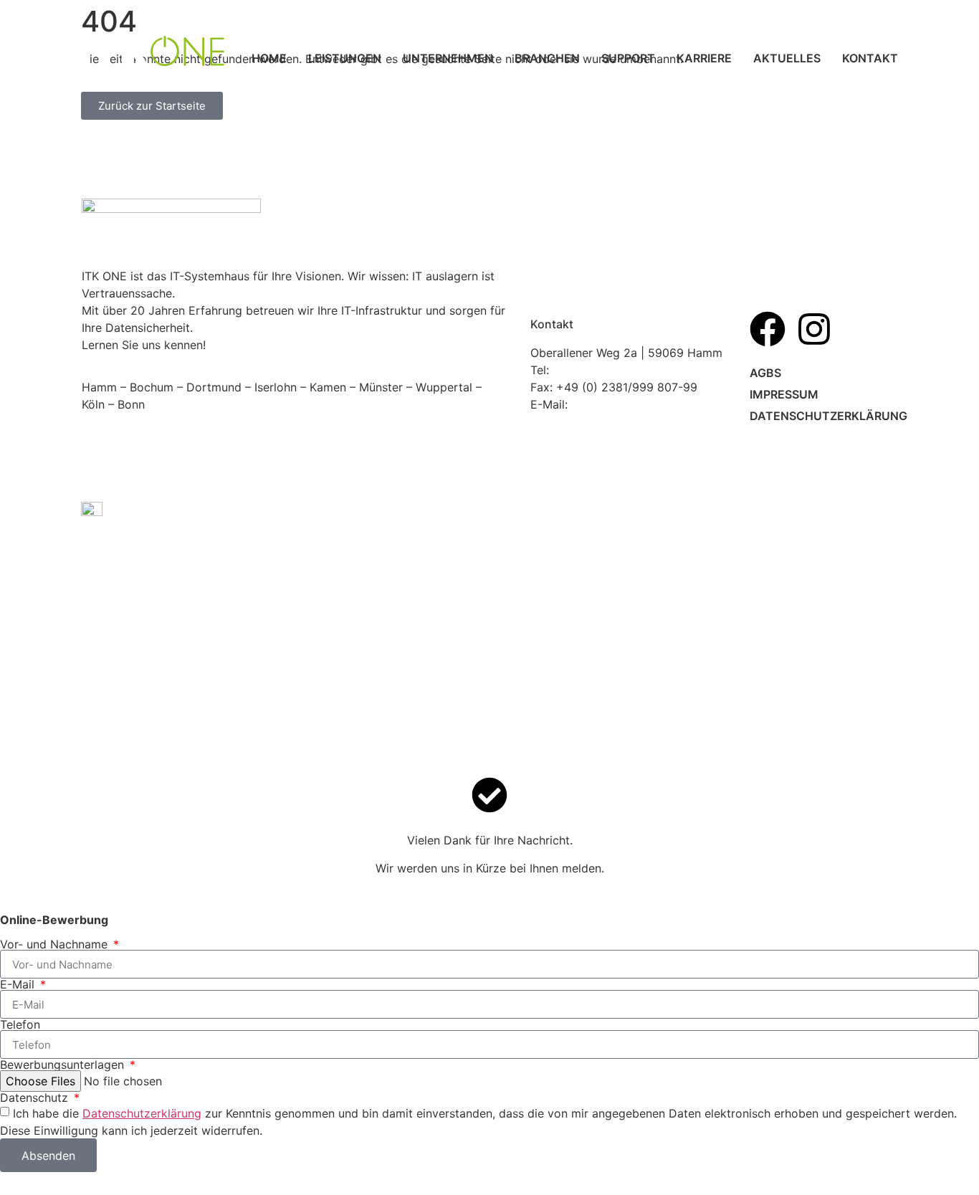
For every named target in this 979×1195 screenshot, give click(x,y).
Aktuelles (787, 58)
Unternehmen (448, 58)
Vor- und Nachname (55, 944)
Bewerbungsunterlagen (64, 1064)
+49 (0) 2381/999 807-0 (620, 370)
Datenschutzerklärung (823, 416)
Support (628, 58)
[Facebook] (767, 329)
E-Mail (19, 984)
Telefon (20, 1024)
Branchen (547, 58)
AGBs (765, 373)
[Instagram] (814, 329)
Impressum (784, 394)
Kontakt (870, 58)
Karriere (704, 58)
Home (269, 58)
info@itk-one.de (614, 404)
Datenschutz (36, 1097)
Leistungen (344, 58)
